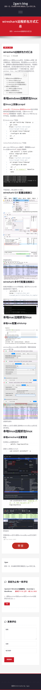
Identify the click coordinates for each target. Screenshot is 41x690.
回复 (7, 603)
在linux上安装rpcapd (15, 80)
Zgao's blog (20, 3)
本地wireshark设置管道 (15, 92)
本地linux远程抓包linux (12, 90)
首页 (11, 31)
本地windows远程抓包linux (14, 78)
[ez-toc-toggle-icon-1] (24, 75)
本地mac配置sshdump (15, 88)
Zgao (8, 56)
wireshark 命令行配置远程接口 (17, 84)
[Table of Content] (25, 75)
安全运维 (15, 56)
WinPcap (6, 114)
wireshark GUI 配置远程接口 (17, 82)
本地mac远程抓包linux (12, 86)
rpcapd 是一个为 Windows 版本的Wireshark (17, 109)
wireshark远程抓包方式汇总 (23, 31)
